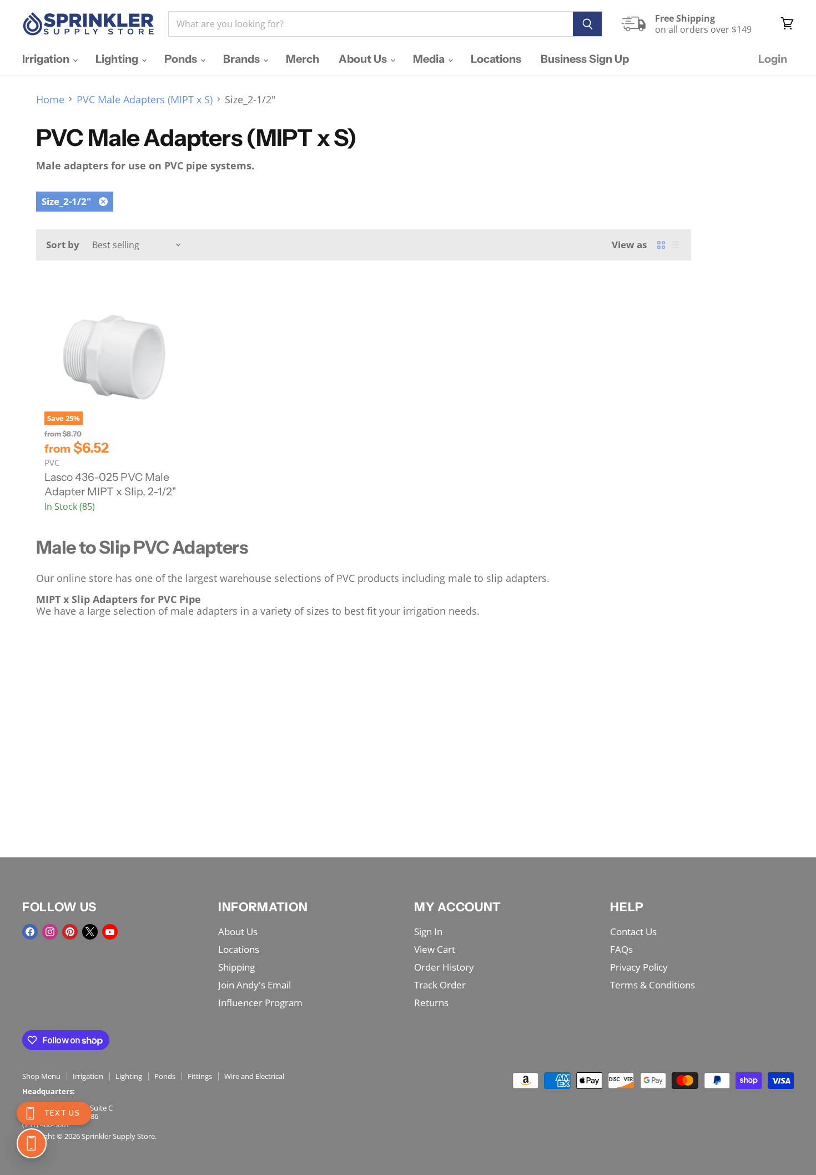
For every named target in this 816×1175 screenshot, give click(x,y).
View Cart (434, 949)
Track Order (440, 984)
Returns (431, 1002)
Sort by (62, 244)
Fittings (200, 1076)
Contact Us (633, 931)
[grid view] (661, 244)
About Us (364, 59)
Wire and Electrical (254, 1076)
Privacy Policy (639, 967)
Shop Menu (41, 1076)
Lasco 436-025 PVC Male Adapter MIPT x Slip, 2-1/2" (110, 484)
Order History (444, 967)
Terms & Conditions (652, 984)
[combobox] (370, 24)
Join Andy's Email (254, 984)
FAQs (621, 949)
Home (50, 100)
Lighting (117, 59)
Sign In (428, 931)
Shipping (236, 967)
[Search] (587, 24)
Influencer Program (260, 1002)
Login (772, 59)
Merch (302, 59)
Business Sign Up (585, 59)
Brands (242, 59)
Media (430, 59)
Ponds (181, 59)
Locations (496, 59)
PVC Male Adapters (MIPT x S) (145, 100)
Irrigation (47, 59)
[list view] (675, 244)
